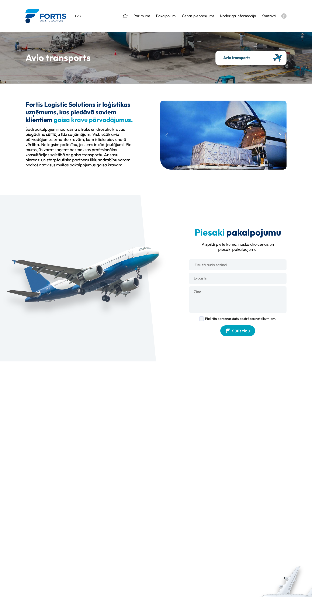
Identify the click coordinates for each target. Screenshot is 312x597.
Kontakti (268, 16)
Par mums (142, 16)
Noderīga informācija (238, 16)
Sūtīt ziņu (241, 331)
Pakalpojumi (166, 16)
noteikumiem (265, 318)
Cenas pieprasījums (198, 16)
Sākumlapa (125, 16)
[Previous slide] (166, 135)
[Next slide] (279, 135)
